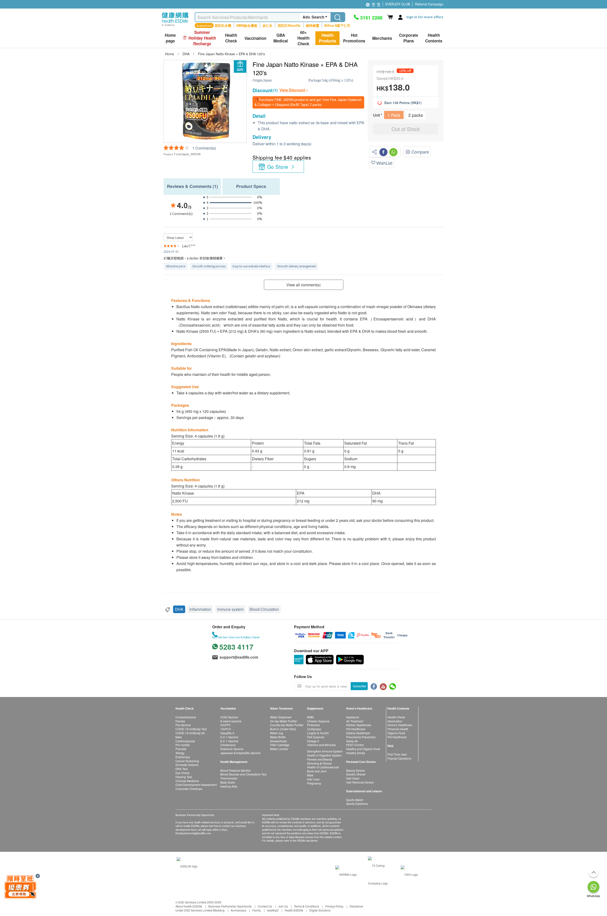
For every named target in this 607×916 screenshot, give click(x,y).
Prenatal (180, 749)
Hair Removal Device (360, 782)
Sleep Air (352, 741)
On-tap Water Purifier (283, 721)
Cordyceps (314, 729)
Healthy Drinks (355, 753)
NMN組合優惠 (246, 25)
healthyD (273, 910)
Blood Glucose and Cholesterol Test (243, 774)
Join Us (283, 906)
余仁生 (267, 25)
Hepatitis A (227, 733)
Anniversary (238, 910)
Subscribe (359, 686)
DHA (179, 609)
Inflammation (200, 609)
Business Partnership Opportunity (230, 906)
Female (180, 721)
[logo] (175, 26)
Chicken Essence (318, 721)
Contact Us (265, 906)
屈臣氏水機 (223, 25)
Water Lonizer (279, 749)
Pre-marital (182, 745)
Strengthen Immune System (325, 751)
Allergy (179, 753)
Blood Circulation (264, 609)
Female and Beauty (319, 759)
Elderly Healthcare (358, 733)
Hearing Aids (228, 786)
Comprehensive (185, 717)
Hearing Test (183, 777)
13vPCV (225, 729)
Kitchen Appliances (358, 725)
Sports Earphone (357, 804)
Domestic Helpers (186, 765)
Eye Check (182, 773)
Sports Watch (354, 800)
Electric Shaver (356, 774)
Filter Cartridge (279, 745)
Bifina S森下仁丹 (337, 25)
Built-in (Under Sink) (283, 729)
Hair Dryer (352, 778)
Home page (170, 38)
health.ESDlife (294, 910)
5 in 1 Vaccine (229, 737)
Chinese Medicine (187, 781)
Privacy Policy (334, 906)
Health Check (396, 717)
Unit (377, 115)
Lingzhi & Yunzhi (318, 733)
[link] (187, 865)
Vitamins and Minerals (321, 745)
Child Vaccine (229, 717)
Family (256, 910)
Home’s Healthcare (399, 725)
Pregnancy (314, 783)
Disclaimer (356, 906)
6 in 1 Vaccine (229, 741)
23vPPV (225, 725)
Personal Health (397, 729)
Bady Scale (227, 782)
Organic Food (396, 733)
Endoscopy (182, 757)
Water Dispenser (281, 717)
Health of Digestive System (324, 755)
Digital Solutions (320, 910)
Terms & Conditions (306, 906)
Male (178, 737)
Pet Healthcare (355, 729)
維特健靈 (312, 25)
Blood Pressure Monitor (235, 770)
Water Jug (276, 733)
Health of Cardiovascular (323, 767)
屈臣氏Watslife (289, 25)
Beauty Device (355, 770)
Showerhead (278, 741)
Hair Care (313, 779)
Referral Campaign (429, 4)
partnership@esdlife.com (196, 833)
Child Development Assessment (196, 785)
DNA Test (181, 769)
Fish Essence (315, 737)
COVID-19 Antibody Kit (190, 733)
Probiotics (313, 725)
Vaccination (394, 721)
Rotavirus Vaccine (232, 749)
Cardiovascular (185, 741)
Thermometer (229, 778)
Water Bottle (278, 737)
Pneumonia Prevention (361, 737)
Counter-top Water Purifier (287, 725)
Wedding (219, 910)
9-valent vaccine (230, 721)
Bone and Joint (316, 771)
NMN (310, 717)
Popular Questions (399, 758)
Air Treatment (354, 721)
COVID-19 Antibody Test (191, 729)
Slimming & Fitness (319, 763)
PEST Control (355, 745)
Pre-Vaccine (183, 725)
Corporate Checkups (188, 789)
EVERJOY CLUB (397, 4)
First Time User (397, 754)
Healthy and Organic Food (363, 749)
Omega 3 (313, 741)
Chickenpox (228, 745)
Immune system (230, 609)
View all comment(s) (303, 284)
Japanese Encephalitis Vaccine (240, 753)
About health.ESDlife (188, 906)
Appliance (352, 717)
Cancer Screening (187, 761)
